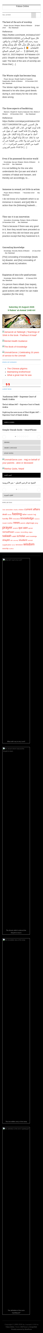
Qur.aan (11, 25)
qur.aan (23, 527)
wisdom (28, 544)
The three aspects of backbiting (17, 108)
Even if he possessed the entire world (20, 158)
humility (5, 519)
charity (15, 510)
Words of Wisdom (26, 25)
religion (30, 532)
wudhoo (11, 548)
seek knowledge (31, 536)
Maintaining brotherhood (18, 372)
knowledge (27, 518)
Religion (17, 25)
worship (5, 548)
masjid (4, 523)
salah (14, 536)
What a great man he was (19, 375)
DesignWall (33, 1327)
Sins (31, 112)
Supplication (6, 81)
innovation (16, 519)
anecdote (9, 510)
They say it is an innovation (16, 216)
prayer (7, 527)
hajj (34, 514)
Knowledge (7, 162)
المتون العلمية (8, 475)
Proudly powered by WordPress (21, 1329)
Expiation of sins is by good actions (19, 274)
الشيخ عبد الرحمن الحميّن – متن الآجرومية (19, 482)
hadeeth (30, 514)
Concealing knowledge (13, 247)
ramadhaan (8, 531)
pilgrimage (30, 523)
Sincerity (14, 251)
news (16, 522)
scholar (21, 535)
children (21, 510)
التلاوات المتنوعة (8, 495)
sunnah (30, 540)
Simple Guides (9, 422)
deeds (9, 514)
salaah (6, 535)
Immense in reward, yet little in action (21, 189)
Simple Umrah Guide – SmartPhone (19, 429)
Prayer (6, 25)
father (24, 514)
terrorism (19, 545)
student (23, 540)
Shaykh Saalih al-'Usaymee (23, 79)
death (4, 514)
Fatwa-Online (10, 1327)
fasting (17, 514)
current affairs (32, 509)
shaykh (6, 540)
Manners (7, 112)
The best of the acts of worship (17, 22)
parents (23, 523)
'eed (3, 510)
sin (12, 540)
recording (24, 532)
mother (10, 523)
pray (36, 523)
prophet (15, 528)
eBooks (6, 442)
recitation (17, 532)
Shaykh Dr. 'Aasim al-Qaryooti (20, 112)
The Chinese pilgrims (17, 368)
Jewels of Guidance (9, 362)
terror (13, 545)
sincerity (15, 540)
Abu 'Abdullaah (14, 28)
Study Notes (8, 453)
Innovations (7, 220)
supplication (6, 545)
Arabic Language (10, 448)
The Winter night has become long (19, 75)
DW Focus (23, 1327)
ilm (10, 518)
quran (30, 528)
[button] (4, 437)
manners (37, 519)
